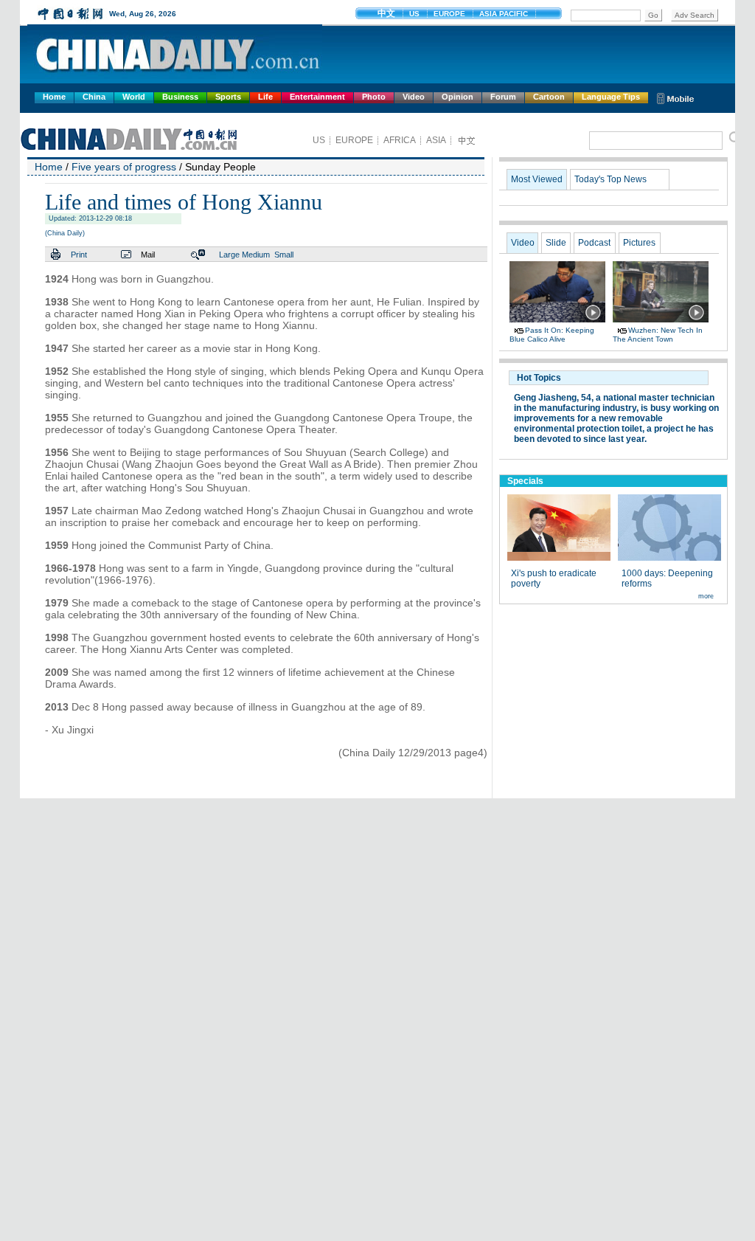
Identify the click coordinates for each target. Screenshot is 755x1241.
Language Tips (611, 96)
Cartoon (549, 96)
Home (54, 96)
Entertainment (317, 96)
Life (265, 96)
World (133, 96)
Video (414, 96)
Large (229, 254)
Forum (503, 96)
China (94, 96)
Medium (256, 254)
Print (79, 254)
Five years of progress (124, 167)
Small (283, 254)
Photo (374, 96)
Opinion (457, 96)
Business (180, 96)
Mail (148, 254)
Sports (228, 96)
